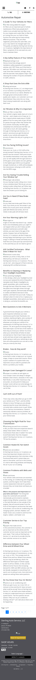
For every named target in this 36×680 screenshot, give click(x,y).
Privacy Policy (30, 664)
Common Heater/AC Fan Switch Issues (16, 446)
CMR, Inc (16, 662)
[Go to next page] (27, 611)
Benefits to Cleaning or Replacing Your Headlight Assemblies (16, 272)
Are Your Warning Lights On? (15, 217)
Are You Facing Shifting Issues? (16, 145)
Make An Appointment (18, 638)
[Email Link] (24, 8)
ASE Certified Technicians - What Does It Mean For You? (16, 250)
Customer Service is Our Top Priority (15, 521)
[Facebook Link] (29, 8)
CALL (10, 12)
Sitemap (18, 666)
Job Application (22, 664)
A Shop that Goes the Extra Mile (16, 83)
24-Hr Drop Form (4, 664)
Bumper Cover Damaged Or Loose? (17, 370)
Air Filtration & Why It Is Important (17, 109)
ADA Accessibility (13, 664)
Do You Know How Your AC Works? (17, 580)
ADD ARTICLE (16, 669)
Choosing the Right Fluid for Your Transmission (17, 422)
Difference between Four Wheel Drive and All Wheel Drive (16, 545)
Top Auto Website (29, 662)
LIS (21, 669)
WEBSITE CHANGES (18, 657)
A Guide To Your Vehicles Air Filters (17, 22)
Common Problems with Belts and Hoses (17, 471)
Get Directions (5, 628)
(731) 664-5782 (5, 630)
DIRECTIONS (26, 12)
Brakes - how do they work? (14, 349)
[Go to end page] (30, 611)
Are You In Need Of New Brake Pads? (15, 197)
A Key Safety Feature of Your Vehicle (18, 58)
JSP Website (21, 662)
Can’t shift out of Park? (12, 394)
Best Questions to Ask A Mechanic (17, 307)
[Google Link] (33, 8)
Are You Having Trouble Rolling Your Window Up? (16, 176)
